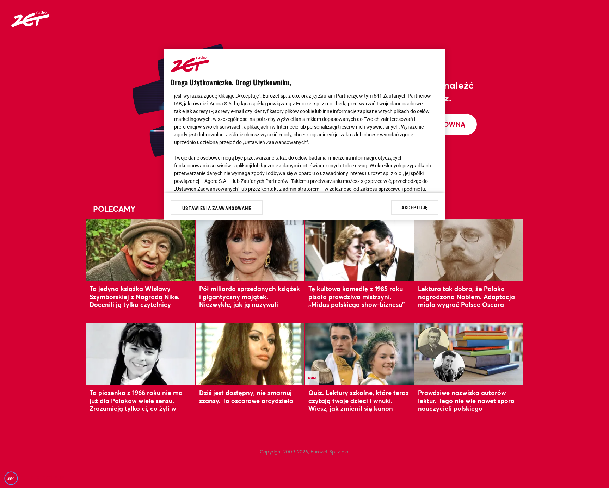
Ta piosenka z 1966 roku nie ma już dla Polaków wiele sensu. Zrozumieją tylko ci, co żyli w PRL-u (136, 404)
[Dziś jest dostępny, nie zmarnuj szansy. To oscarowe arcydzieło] (250, 354)
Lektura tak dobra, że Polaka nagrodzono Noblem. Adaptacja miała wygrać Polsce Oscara (466, 296)
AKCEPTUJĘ (414, 207)
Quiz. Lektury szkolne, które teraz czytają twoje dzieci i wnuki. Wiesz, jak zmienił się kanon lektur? (358, 404)
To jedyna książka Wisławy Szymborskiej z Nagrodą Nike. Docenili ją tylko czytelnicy (135, 296)
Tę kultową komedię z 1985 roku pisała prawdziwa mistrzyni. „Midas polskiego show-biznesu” (356, 296)
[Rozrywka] (30, 25)
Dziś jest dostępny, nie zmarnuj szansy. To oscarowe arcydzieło (246, 396)
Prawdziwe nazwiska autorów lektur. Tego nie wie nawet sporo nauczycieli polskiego (466, 400)
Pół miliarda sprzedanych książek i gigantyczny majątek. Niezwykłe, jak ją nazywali (249, 296)
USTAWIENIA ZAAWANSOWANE (216, 208)
